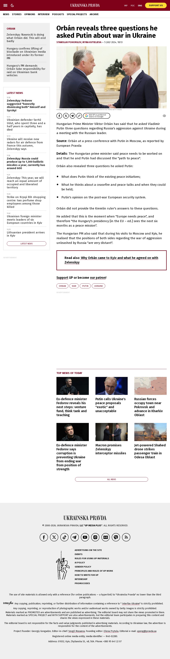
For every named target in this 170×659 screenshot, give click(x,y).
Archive (94, 14)
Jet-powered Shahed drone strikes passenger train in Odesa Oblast (150, 451)
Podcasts (58, 14)
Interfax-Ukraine (131, 603)
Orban (62, 286)
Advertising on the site (88, 550)
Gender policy (83, 566)
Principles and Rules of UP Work (94, 571)
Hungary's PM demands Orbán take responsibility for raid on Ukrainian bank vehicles (26, 70)
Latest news (15, 93)
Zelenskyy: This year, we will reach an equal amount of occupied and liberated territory (25, 182)
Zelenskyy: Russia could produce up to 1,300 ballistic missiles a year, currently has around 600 (26, 163)
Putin (85, 286)
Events (79, 554)
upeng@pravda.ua (146, 631)
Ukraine (98, 286)
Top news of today (69, 373)
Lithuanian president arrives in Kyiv (26, 234)
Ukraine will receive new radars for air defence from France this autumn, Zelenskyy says (25, 144)
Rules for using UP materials (92, 558)
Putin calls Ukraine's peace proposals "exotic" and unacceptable (110, 405)
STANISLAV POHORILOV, (69, 42)
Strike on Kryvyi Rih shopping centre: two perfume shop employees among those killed (26, 202)
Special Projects (77, 14)
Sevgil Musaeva (76, 631)
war (74, 286)
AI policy (80, 562)
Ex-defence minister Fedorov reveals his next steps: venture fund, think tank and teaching (71, 407)
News (6, 14)
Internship (81, 579)
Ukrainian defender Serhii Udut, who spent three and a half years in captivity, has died (26, 124)
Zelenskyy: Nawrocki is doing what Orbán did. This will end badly (26, 38)
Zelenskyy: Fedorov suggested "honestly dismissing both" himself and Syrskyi (26, 105)
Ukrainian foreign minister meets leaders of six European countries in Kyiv (24, 220)
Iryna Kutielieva (92, 42)
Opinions (29, 14)
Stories (17, 14)
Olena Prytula (111, 631)
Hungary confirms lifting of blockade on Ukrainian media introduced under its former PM (26, 53)
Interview (43, 14)
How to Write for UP (86, 575)
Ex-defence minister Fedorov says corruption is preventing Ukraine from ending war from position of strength (71, 457)
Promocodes (82, 583)
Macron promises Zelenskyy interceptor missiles (110, 449)
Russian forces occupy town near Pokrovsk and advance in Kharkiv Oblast (148, 407)
